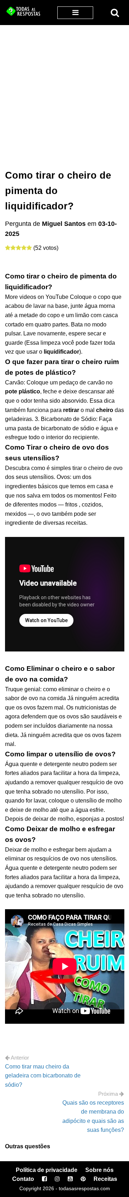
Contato (23, 1179)
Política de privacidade (46, 1170)
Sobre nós (99, 1170)
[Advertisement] (64, 93)
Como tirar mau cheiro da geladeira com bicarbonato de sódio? (43, 1075)
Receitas (105, 1179)
